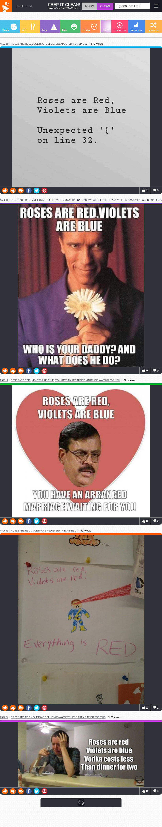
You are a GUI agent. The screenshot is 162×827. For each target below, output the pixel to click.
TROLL (86, 29)
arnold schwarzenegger (131, 200)
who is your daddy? (69, 200)
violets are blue (43, 43)
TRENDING (136, 30)
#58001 (4, 200)
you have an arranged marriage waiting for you (87, 380)
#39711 (4, 380)
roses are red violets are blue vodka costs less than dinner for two (58, 717)
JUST (24, 6)
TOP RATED (119, 30)
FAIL (44, 29)
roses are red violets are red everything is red (43, 530)
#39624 (4, 717)
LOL (64, 29)
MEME (5, 29)
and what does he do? (98, 200)
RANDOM (153, 30)
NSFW (106, 29)
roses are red (20, 43)
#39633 (4, 530)
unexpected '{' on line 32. (72, 43)
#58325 (4, 43)
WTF (24, 29)
